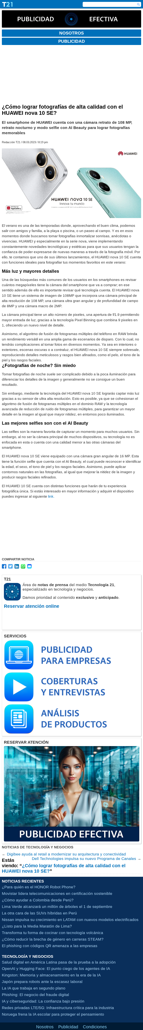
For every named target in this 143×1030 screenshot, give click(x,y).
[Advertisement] (71, 76)
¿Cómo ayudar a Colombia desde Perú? (38, 900)
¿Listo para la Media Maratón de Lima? (37, 926)
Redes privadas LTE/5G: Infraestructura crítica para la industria (58, 1008)
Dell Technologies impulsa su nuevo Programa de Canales (84, 858)
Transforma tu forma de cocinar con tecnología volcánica (52, 933)
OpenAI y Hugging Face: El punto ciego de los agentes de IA (56, 969)
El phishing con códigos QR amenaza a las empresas (49, 946)
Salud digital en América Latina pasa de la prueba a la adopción (59, 962)
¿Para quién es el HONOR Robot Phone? (38, 887)
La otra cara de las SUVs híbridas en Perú (39, 913)
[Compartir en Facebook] (4, 566)
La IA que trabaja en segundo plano (33, 988)
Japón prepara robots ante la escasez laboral (42, 982)
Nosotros (45, 1026)
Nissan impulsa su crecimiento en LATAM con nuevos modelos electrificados (70, 919)
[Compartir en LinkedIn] (17, 566)
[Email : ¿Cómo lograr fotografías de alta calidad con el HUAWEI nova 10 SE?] (29, 566)
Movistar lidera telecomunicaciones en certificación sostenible (57, 893)
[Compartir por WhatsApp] (23, 566)
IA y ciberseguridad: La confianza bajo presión (43, 1001)
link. (51, 496)
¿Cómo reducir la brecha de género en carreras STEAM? (53, 939)
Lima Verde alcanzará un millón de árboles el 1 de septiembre (57, 906)
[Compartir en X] (10, 566)
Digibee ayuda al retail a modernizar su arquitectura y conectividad (66, 854)
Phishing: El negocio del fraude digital (35, 995)
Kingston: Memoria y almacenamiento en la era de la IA (51, 975)
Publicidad (68, 1026)
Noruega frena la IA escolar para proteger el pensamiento (53, 1014)
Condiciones (95, 1026)
